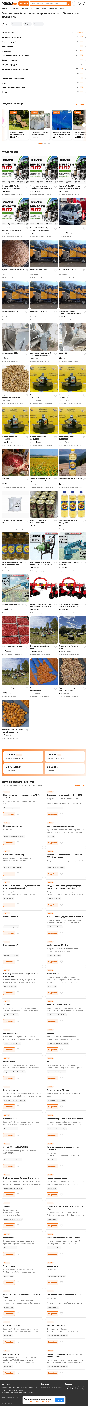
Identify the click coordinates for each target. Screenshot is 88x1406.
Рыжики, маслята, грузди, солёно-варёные (65, 916)
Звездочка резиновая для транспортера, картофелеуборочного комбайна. (64, 886)
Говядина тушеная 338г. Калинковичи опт (39, 521)
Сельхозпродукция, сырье (11, 37)
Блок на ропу (52, 1266)
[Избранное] (79, 3)
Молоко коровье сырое (57, 1178)
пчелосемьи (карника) (10, 688)
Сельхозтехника (8, 33)
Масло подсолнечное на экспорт (61, 826)
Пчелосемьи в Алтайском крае (39, 647)
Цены (44, 8)
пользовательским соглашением (14, 1395)
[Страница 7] (48, 143)
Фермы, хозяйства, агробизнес (13, 87)
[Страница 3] (42, 143)
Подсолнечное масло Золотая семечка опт (70, 479)
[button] (68, 3)
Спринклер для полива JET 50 (13, 604)
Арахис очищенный (55, 973)
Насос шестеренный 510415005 (66, 396)
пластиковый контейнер (13, 854)
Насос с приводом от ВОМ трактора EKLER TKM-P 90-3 (41, 563)
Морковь (50, 1033)
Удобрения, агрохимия (10, 60)
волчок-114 (63, 353)
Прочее (4, 92)
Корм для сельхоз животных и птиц (15, 55)
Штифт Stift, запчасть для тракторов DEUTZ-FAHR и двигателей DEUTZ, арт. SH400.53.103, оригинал (11, 229)
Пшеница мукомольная (13, 826)
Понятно (59, 1400)
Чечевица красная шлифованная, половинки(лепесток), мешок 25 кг (41, 689)
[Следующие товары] (84, 125)
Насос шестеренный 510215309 (9, 438)
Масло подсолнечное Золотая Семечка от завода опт (13, 563)
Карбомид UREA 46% (56, 1325)
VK (67, 1388)
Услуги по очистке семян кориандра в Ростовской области (11, 396)
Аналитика (53, 8)
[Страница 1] (38, 143)
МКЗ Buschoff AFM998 (38, 270)
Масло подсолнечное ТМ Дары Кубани (63, 1237)
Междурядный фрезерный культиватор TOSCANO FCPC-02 (41, 605)
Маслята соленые (10, 916)
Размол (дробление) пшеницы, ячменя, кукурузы (70, 312)
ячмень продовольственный (59, 1004)
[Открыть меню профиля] (84, 3)
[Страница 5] (45, 143)
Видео (62, 8)
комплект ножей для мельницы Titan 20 (64, 1294)
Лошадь (6, 1004)
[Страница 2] (40, 143)
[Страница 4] (44, 143)
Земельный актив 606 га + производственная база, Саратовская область (40, 479)
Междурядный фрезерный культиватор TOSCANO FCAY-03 (70, 605)
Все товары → (81, 104)
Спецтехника (6, 51)
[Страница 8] (49, 143)
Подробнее (9, 814)
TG (77, 1388)
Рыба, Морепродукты (10, 65)
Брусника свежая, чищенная (12, 646)
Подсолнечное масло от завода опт (68, 521)
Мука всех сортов (10, 1118)
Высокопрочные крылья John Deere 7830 (64, 795)
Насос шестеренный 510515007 (38, 396)
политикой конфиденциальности (36, 1401)
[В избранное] (27, 187)
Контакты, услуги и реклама (51, 1387)
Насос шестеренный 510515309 (38, 438)
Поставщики (14, 8)
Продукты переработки (11, 42)
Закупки (25, 8)
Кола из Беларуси (10, 1090)
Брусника (5, 478)
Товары (4, 8)
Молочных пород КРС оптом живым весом (65, 1118)
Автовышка (63, 228)
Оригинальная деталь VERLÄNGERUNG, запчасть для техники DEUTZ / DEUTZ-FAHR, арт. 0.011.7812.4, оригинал (41, 187)
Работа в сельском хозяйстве (13, 78)
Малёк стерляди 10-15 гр (57, 945)
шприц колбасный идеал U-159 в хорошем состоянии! (40, 354)
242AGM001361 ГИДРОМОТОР (16, 1147)
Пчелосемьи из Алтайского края (69, 647)
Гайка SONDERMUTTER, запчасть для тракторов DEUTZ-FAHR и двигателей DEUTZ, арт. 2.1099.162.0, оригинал (40, 229)
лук (48, 1061)
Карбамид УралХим (11, 1325)
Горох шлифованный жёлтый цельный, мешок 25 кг (13, 731)
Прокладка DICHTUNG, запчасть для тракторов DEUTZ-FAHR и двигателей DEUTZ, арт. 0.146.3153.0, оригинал (11, 187)
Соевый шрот (9, 1237)
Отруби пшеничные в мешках (13, 270)
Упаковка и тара (8, 74)
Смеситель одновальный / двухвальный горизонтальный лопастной (22, 886)
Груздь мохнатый (10, 945)
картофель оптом (10, 1033)
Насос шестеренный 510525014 (66, 438)
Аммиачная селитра (11, 1354)
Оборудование (7, 46)
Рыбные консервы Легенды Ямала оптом (21, 1178)
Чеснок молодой (10, 1266)
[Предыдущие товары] (4, 125)
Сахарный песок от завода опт (12, 521)
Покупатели (35, 8)
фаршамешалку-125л (10, 353)
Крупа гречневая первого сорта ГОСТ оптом (69, 689)
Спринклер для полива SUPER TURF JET (70, 563)
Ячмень (6, 1206)
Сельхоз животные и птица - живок (15, 69)
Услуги (4, 83)
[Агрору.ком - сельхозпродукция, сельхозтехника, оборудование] (9, 3)
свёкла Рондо (9, 1061)
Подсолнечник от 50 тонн (58, 1090)
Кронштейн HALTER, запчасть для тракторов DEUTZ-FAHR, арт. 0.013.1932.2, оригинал (70, 187)
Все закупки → (80, 785)
